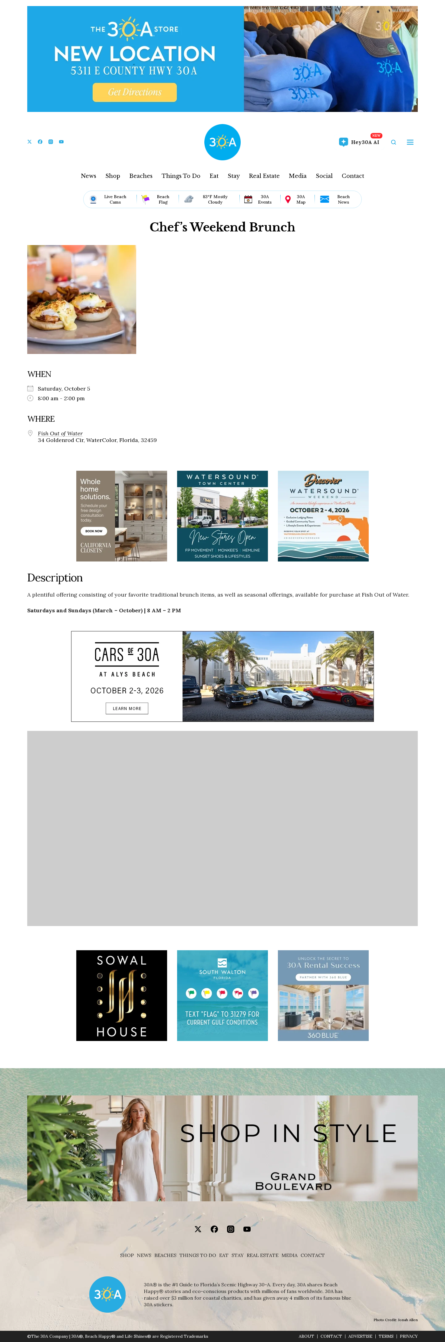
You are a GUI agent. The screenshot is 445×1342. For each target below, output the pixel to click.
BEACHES (165, 1255)
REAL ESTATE (263, 1255)
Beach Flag (163, 199)
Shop (112, 176)
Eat (214, 176)
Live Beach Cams (115, 199)
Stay (234, 176)
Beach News (343, 199)
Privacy (409, 1336)
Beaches (141, 176)
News (88, 176)
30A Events (265, 199)
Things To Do (181, 176)
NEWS (144, 1255)
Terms (386, 1336)
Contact (353, 176)
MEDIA (290, 1255)
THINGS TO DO (198, 1255)
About (306, 1336)
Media (298, 176)
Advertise (360, 1336)
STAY (238, 1255)
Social (324, 176)
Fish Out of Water (60, 433)
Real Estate (264, 176)
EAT (224, 1255)
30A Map (300, 199)
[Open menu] (410, 142)
